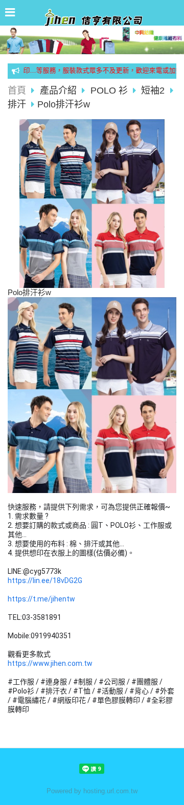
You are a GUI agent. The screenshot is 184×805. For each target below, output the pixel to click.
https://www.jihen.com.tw (50, 663)
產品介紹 (59, 90)
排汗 (17, 104)
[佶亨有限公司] (92, 22)
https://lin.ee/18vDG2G (45, 580)
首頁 (17, 90)
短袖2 (153, 90)
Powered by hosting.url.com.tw (92, 791)
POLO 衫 (109, 90)
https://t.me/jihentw (41, 599)
